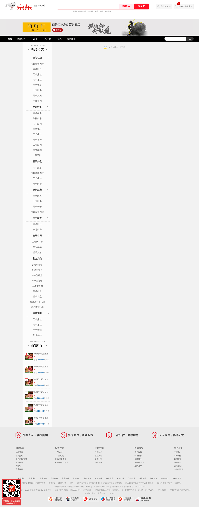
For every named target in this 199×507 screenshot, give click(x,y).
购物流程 (19, 452)
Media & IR (176, 478)
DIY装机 (177, 456)
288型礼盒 (37, 265)
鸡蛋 (96, 11)
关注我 (58, 30)
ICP (71, 483)
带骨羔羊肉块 (37, 64)
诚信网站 (91, 499)
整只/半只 (37, 235)
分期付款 (98, 459)
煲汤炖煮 (37, 161)
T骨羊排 (37, 155)
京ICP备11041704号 (57, 483)
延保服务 (178, 459)
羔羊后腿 (37, 95)
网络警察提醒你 (73, 499)
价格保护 (138, 456)
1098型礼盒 (37, 286)
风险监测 (131, 478)
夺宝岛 (177, 452)
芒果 (75, 11)
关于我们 (21, 478)
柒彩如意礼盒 (37, 307)
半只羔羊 (37, 247)
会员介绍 (19, 456)
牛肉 (102, 11)
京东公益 (165, 478)
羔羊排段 (37, 74)
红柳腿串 (37, 118)
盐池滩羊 (71, 39)
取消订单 (138, 466)
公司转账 (98, 462)
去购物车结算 (184, 6)
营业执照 (162, 490)
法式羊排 (37, 150)
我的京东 (164, 6)
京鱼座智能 (178, 469)
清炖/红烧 (37, 57)
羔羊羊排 (37, 139)
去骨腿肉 (37, 90)
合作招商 (54, 478)
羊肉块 (59, 39)
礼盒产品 (37, 258)
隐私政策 (153, 478)
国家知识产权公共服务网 (143, 499)
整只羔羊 (37, 252)
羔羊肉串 (37, 113)
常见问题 (19, 462)
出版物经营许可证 (101, 486)
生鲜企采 (82, 11)
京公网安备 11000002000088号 (31, 483)
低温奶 (108, 11)
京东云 (112, 493)
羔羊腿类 (37, 218)
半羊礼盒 (37, 291)
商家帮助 (65, 478)
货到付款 (98, 452)
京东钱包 (101, 493)
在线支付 (98, 456)
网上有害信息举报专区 (108, 499)
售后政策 (138, 452)
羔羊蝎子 (37, 85)
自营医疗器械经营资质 (112, 483)
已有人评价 (41, 360)
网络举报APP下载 (126, 499)
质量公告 (142, 478)
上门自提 (59, 452)
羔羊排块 (37, 79)
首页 (10, 39)
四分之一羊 (37, 242)
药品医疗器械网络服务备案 (88, 483)
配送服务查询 (60, 459)
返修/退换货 (139, 462)
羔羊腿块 (37, 69)
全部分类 (21, 39)
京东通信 (178, 466)
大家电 (18, 466)
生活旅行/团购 (21, 459)
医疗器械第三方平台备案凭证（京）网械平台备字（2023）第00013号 (124, 490)
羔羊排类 (37, 313)
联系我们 (32, 478)
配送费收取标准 (61, 462)
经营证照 (87, 490)
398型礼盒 (37, 270)
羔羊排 (36, 39)
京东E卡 (177, 462)
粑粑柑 (90, 11)
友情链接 (98, 478)
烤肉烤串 (37, 107)
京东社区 (120, 478)
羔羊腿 (47, 39)
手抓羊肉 (37, 101)
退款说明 (138, 459)
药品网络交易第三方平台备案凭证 (139, 483)
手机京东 (87, 478)
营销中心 (76, 478)
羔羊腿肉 (37, 123)
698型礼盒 (37, 280)
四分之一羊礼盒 (37, 301)
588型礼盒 (37, 275)
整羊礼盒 (37, 296)
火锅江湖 (37, 189)
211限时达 (59, 456)
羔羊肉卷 (37, 183)
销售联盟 (109, 478)
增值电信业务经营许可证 (180, 490)
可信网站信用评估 (56, 499)
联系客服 (19, 469)
